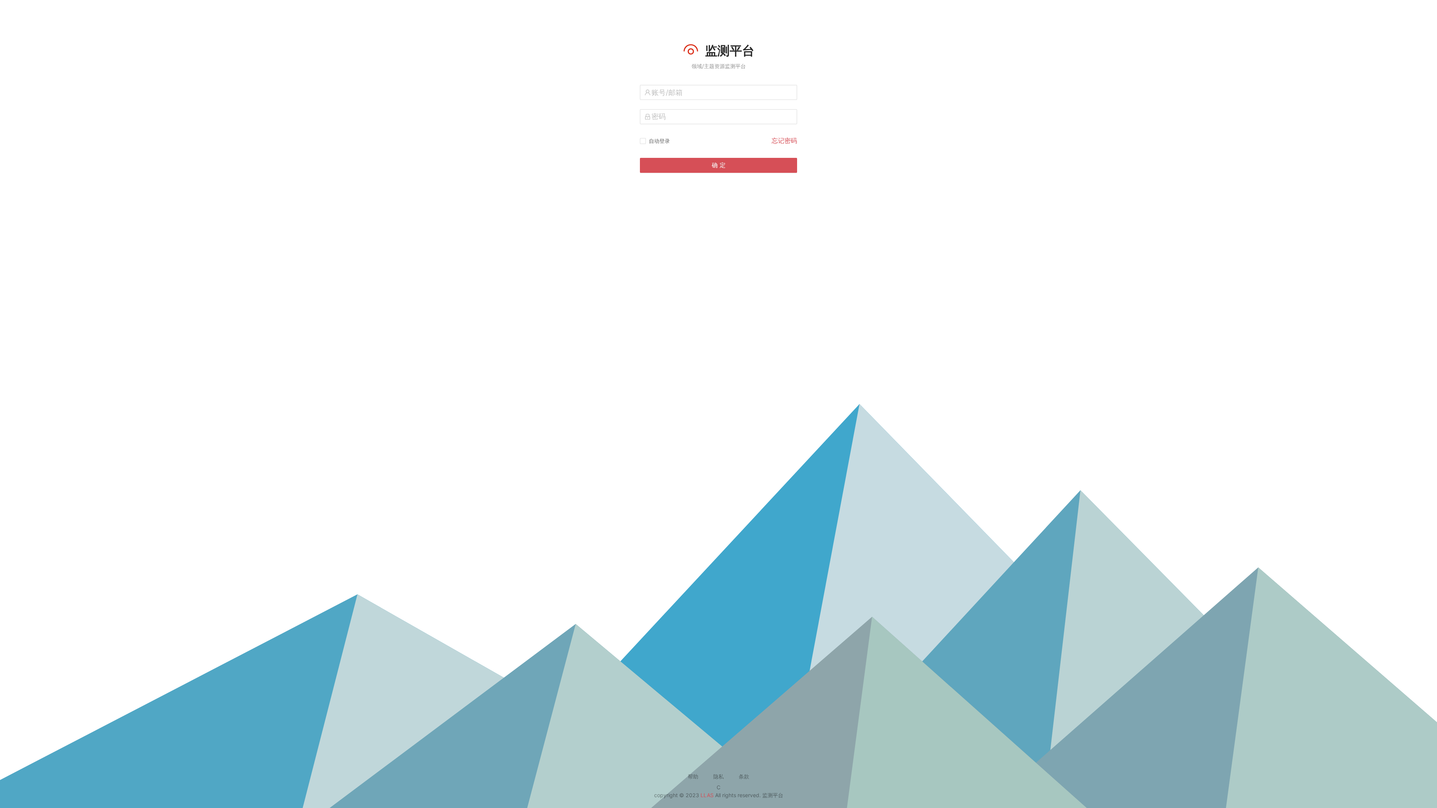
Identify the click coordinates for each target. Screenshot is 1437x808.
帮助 (693, 776)
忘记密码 (784, 140)
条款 (744, 776)
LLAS (707, 795)
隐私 (718, 776)
